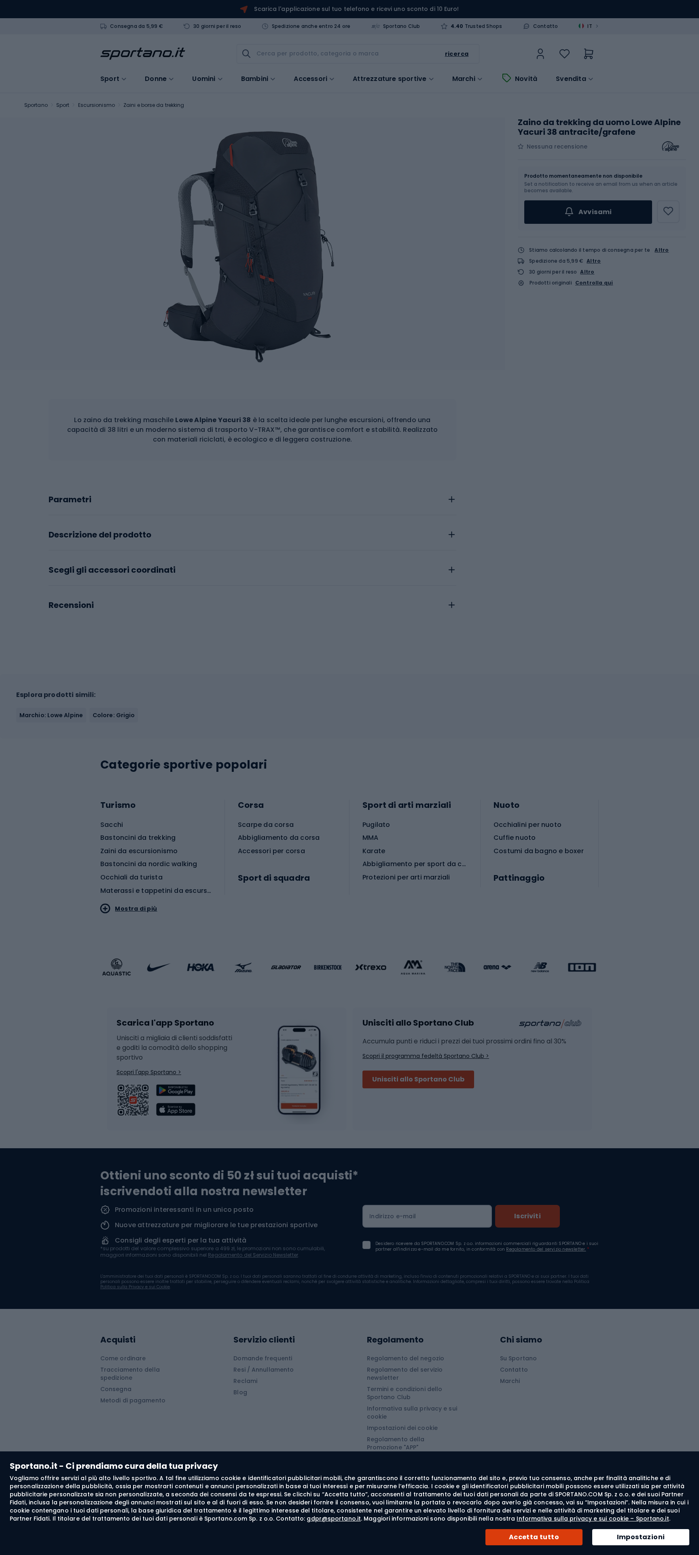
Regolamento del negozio (405, 1358)
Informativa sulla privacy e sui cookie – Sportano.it (593, 1519)
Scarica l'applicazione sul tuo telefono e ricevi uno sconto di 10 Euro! (356, 9)
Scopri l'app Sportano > (148, 1072)
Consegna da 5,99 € (136, 26)
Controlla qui (594, 283)
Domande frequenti (262, 1358)
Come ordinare (123, 1358)
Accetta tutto (534, 1537)
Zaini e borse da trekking (153, 105)
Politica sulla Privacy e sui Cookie (135, 1287)
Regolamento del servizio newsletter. (546, 1249)
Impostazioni (641, 1537)
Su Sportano (518, 1358)
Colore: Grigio (114, 715)
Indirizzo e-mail (392, 1216)
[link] (540, 53)
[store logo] (142, 54)
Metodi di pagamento (132, 1400)
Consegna (115, 1389)
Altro (662, 249)
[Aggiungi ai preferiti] (668, 211)
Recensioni (71, 605)
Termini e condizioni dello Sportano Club (405, 1393)
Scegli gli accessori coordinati (112, 570)
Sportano (36, 105)
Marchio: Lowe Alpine (51, 715)
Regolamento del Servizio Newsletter (253, 1254)
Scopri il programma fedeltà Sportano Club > (425, 1056)
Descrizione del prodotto (100, 535)
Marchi (463, 79)
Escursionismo (96, 105)
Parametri (70, 500)
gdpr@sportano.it (334, 1519)
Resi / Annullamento (263, 1370)
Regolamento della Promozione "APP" (396, 1443)
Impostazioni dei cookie (402, 1428)
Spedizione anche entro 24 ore (311, 26)
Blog (240, 1392)
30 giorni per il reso (217, 26)
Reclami (245, 1381)
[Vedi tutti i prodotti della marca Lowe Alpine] (670, 146)
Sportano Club (401, 26)
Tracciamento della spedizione (130, 1374)
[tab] (252, 497)
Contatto (545, 26)
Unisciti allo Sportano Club (418, 1079)
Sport (63, 105)
